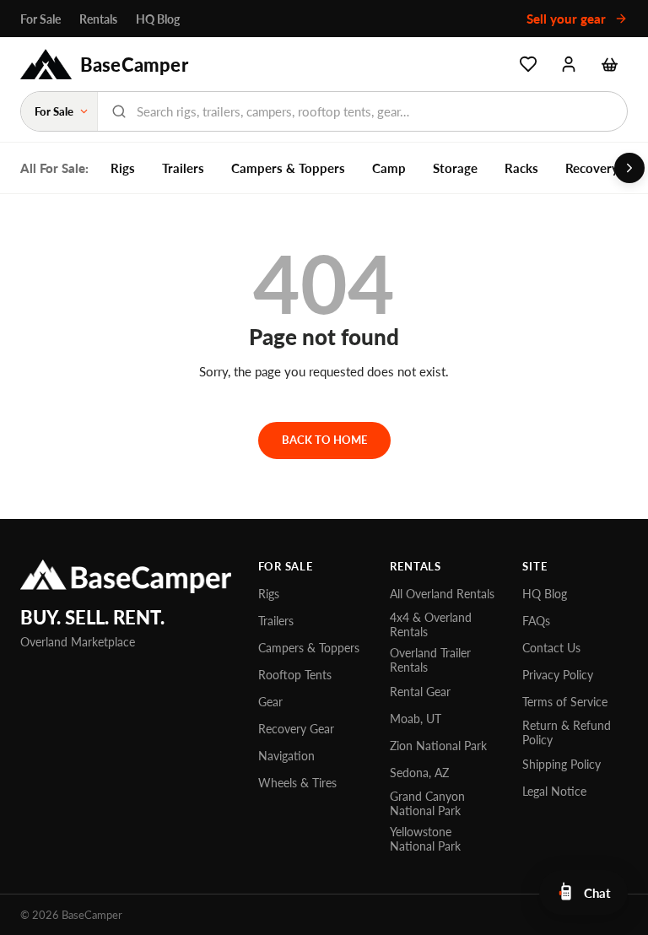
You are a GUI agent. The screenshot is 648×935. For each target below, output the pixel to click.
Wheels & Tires (297, 783)
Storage (455, 168)
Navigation (286, 756)
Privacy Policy (557, 674)
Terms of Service (565, 701)
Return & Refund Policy (566, 732)
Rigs (123, 168)
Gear (270, 701)
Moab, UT (415, 718)
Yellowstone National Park (425, 838)
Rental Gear (420, 691)
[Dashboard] (568, 64)
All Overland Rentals (442, 593)
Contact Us (551, 647)
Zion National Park (438, 745)
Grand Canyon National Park (427, 803)
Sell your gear (567, 18)
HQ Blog (158, 19)
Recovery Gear (296, 729)
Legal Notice (554, 791)
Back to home (324, 439)
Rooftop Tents (295, 674)
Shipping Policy (561, 764)
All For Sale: (54, 168)
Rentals (98, 19)
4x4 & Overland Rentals (431, 624)
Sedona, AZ (419, 772)
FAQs (536, 620)
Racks (521, 168)
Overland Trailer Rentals (430, 660)
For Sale (40, 19)
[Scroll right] (629, 168)
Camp (389, 168)
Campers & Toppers (288, 168)
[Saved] (528, 64)
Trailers (183, 168)
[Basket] (609, 64)
